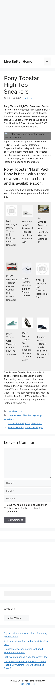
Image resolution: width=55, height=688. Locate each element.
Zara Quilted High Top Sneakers (25, 423)
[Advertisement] (27, 27)
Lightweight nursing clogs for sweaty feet (26, 657)
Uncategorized (15, 411)
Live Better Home (18, 62)
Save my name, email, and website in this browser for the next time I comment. (27, 508)
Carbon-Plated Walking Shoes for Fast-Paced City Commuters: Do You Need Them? (25, 665)
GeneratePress (27, 684)
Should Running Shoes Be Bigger (25, 427)
